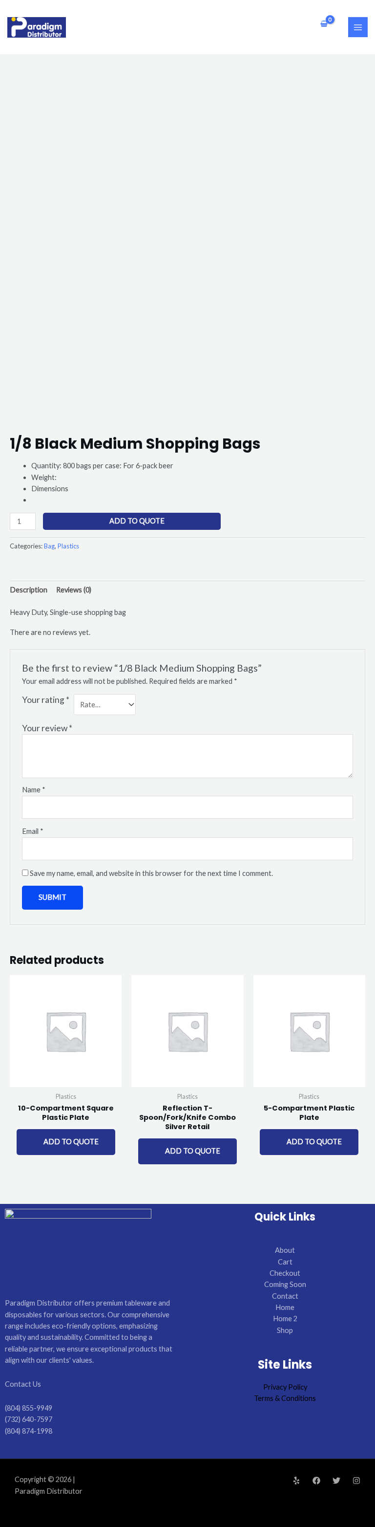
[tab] (28, 590)
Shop (285, 1330)
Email (32, 831)
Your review (47, 728)
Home (284, 1307)
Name (33, 789)
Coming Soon (285, 1284)
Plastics (68, 546)
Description (28, 590)
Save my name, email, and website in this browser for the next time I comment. (151, 873)
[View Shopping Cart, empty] (324, 23)
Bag (49, 546)
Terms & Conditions (285, 1398)
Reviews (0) (73, 590)
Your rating (45, 700)
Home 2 (285, 1318)
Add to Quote (137, 521)
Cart (285, 1262)
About (285, 1250)
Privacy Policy (285, 1387)
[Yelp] (296, 1480)
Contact (285, 1296)
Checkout (285, 1273)
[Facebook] (316, 1480)
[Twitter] (336, 1480)
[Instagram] (356, 1480)
